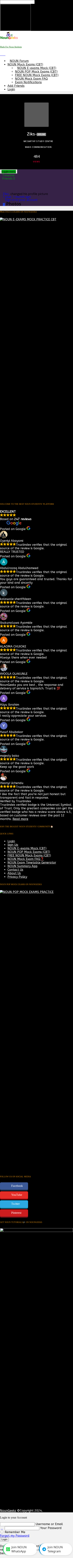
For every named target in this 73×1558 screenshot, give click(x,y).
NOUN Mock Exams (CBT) (25, 64)
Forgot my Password (14, 1535)
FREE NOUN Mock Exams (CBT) (36, 75)
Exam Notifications (28, 82)
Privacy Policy (17, 877)
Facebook (17, 1185)
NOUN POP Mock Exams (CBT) (36, 71)
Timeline (8, 175)
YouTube (16, 1194)
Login (11, 89)
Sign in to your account (21, 200)
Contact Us (15, 869)
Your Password (51, 1528)
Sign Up (12, 845)
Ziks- (6, 194)
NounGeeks (8, 1510)
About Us (14, 873)
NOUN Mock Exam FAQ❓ (25, 859)
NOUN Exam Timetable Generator (31, 862)
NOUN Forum (19, 61)
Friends (8, 178)
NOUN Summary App (22, 866)
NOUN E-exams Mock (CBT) (36, 68)
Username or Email (49, 1524)
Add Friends (16, 86)
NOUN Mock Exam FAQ (31, 78)
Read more (20, 819)
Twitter (15, 1203)
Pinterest (16, 1212)
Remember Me (14, 1532)
